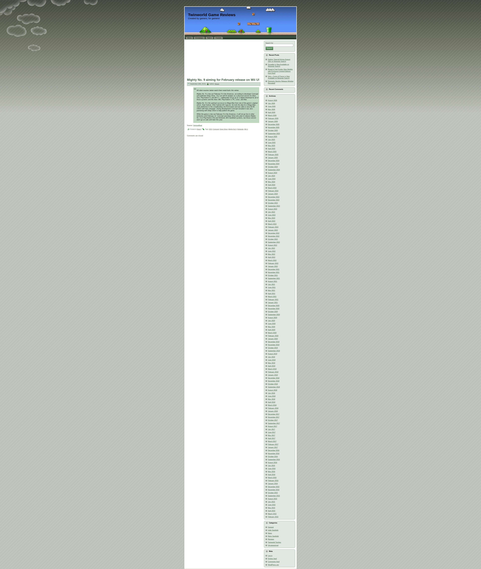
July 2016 (271, 466)
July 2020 (271, 321)
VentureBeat (197, 125)
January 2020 (273, 339)
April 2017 (271, 438)
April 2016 (271, 475)
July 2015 (271, 502)
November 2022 (273, 236)
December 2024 (273, 161)
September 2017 (274, 423)
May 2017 (271, 435)
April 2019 (271, 366)
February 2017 (273, 444)
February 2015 (273, 517)
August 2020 (272, 318)
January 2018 (273, 411)
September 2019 (274, 351)
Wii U (246, 129)
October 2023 (273, 203)
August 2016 (272, 463)
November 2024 (273, 164)
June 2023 (271, 215)
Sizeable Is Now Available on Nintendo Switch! (278, 65)
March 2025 (272, 152)
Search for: (269, 43)
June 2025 (271, 143)
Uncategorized (273, 545)
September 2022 (274, 242)
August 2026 (272, 100)
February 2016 (273, 481)
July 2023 (271, 212)
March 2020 (272, 333)
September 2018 (274, 387)
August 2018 (272, 390)
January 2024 (273, 194)
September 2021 (274, 278)
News (199, 129)
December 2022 (273, 233)
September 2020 (274, 315)
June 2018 (271, 396)
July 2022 (271, 248)
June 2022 (271, 251)
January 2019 (273, 375)
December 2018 (273, 378)
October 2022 (273, 239)
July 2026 (271, 103)
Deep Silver (224, 129)
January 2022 (273, 266)
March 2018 (272, 405)
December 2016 (273, 450)
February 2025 (273, 155)
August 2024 (272, 173)
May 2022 (271, 254)
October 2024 (273, 167)
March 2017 (272, 441)
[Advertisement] (224, 58)
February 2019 (273, 372)
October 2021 (273, 275)
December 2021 (273, 269)
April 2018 (271, 402)
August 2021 (272, 281)
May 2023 (271, 218)
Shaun (217, 84)
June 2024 (271, 179)
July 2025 (271, 140)
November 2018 (273, 381)
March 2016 (272, 478)
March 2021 (272, 297)
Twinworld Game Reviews (211, 15)
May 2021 (271, 290)
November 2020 (273, 309)
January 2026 (273, 121)
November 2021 (273, 272)
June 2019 (271, 360)
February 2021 (273, 300)
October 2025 (273, 130)
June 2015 (271, 505)
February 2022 (273, 263)
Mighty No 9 (232, 129)
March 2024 (272, 188)
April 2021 (271, 294)
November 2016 (273, 453)
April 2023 (271, 221)
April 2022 (271, 257)
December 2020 (273, 306)
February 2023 (273, 227)
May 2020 (271, 327)
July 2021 (271, 284)
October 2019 (273, 348)
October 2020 (273, 312)
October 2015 (273, 493)
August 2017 (272, 426)
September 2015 (274, 496)
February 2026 (273, 118)
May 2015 (271, 508)
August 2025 (272, 137)
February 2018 (273, 408)
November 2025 (273, 127)
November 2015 (273, 490)
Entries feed (272, 559)
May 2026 (271, 109)
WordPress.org (273, 565)
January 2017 (273, 447)
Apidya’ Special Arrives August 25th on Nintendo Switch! (279, 60)
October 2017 (273, 420)
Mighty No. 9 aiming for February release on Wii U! (223, 79)
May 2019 (271, 363)
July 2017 (271, 429)
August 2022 (272, 245)
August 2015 (272, 499)
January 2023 (273, 230)
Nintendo (240, 129)
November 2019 (273, 345)
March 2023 (272, 224)
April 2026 (271, 112)
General (271, 527)
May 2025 (271, 146)
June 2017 (271, 432)
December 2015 (273, 487)
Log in (270, 556)
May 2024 (271, 182)
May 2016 (271, 472)
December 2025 (273, 124)
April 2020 (271, 330)
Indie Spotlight (273, 530)
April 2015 (271, 511)
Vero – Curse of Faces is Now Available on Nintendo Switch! (279, 77)
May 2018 (271, 399)
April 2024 (271, 185)
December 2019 (273, 342)
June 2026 (271, 106)
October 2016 (273, 457)
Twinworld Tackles (274, 542)
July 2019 (271, 357)
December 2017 (273, 414)
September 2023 (274, 206)
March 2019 (272, 369)
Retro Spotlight (273, 536)
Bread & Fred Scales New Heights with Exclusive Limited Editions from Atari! (280, 71)
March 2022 (272, 260)
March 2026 (272, 115)
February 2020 (273, 336)
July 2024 (271, 176)
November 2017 (273, 417)
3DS (210, 129)
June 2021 (271, 287)
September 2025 (274, 134)
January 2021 (273, 303)
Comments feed (273, 562)
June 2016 (271, 469)
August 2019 (272, 354)
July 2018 (271, 393)
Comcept (216, 129)
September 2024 (274, 170)
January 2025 (273, 158)
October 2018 (273, 384)
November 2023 (273, 200)
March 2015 (272, 514)
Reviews (271, 539)
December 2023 (273, 197)
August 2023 (272, 209)
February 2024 (273, 191)
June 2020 (271, 324)
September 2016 (274, 460)
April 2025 (271, 149)
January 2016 (273, 484)
